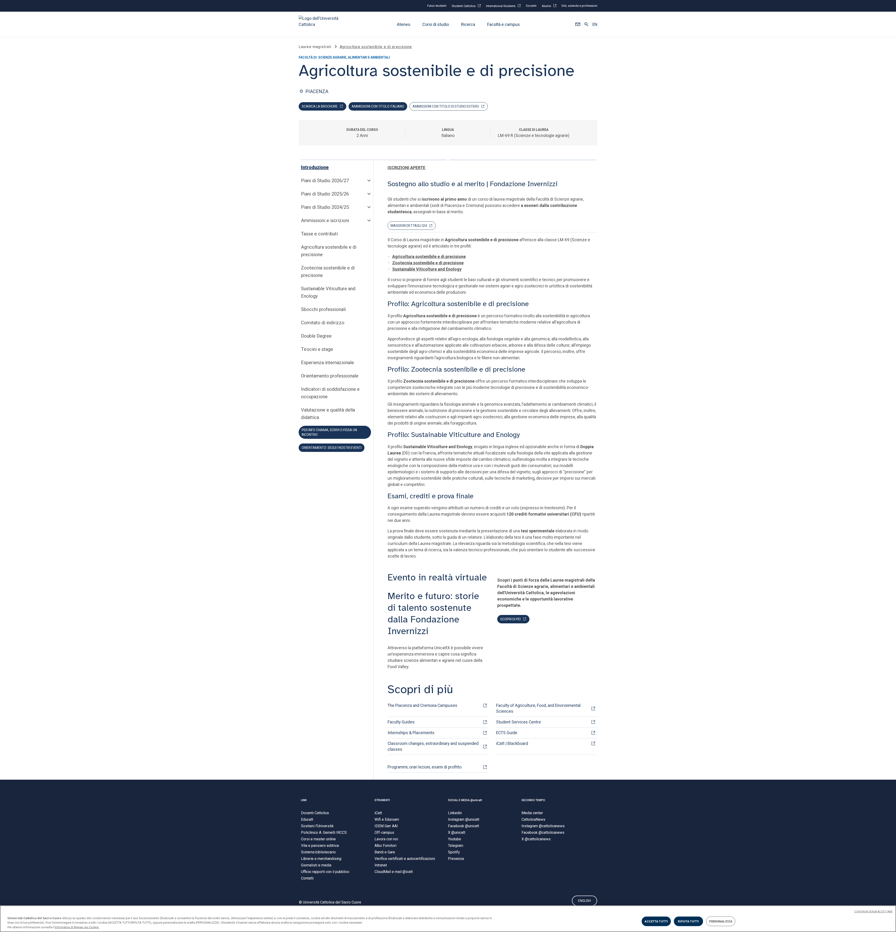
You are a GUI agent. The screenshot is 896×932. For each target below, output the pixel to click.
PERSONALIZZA (720, 921)
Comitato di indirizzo (322, 322)
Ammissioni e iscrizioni (325, 220)
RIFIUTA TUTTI (688, 921)
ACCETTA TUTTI (656, 921)
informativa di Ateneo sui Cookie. (77, 927)
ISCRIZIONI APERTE (406, 167)
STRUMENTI (382, 800)
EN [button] (594, 24)
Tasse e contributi (319, 234)
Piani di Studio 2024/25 (325, 207)
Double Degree (316, 336)
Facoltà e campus (503, 24)
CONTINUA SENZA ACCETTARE (873, 911)
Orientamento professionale (329, 376)
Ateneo (403, 24)
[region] (448, 918)
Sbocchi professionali (323, 309)
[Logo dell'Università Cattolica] (321, 24)
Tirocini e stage (317, 349)
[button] (577, 24)
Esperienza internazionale (327, 362)
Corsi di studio (435, 24)
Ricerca (468, 24)
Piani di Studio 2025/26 (325, 194)
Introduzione (315, 167)
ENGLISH (584, 901)
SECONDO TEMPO (533, 800)
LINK (304, 800)
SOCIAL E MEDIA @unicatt (465, 800)
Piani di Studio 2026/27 (325, 180)
